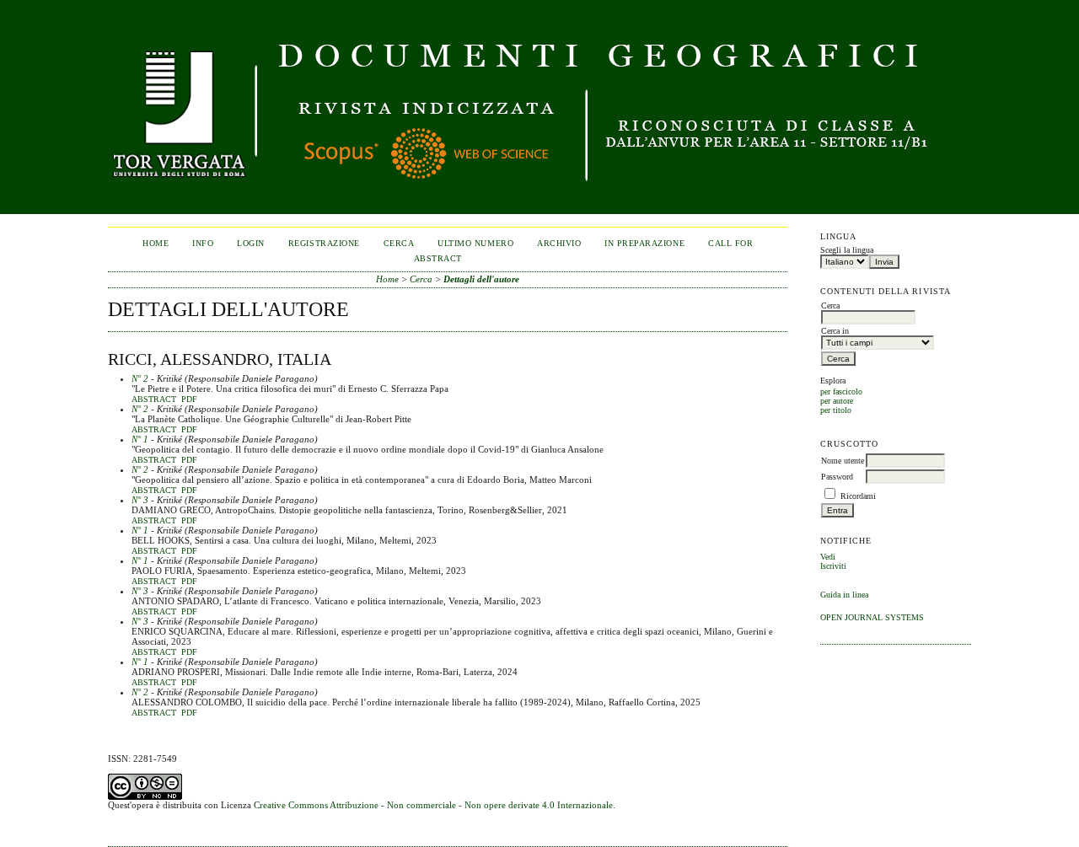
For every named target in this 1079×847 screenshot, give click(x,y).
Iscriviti (833, 566)
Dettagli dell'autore (481, 279)
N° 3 (140, 500)
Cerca (399, 243)
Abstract (154, 399)
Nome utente (842, 460)
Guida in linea (844, 594)
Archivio (559, 243)
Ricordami (858, 496)
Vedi (827, 556)
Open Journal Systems (872, 617)
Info (202, 243)
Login (251, 243)
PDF (189, 399)
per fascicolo (841, 391)
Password (837, 476)
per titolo (835, 410)
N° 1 (140, 439)
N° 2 (140, 378)
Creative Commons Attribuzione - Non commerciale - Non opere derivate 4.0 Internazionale (433, 805)
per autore (836, 400)
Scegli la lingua (846, 250)
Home (155, 243)
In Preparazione (644, 243)
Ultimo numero (475, 243)
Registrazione (324, 243)
